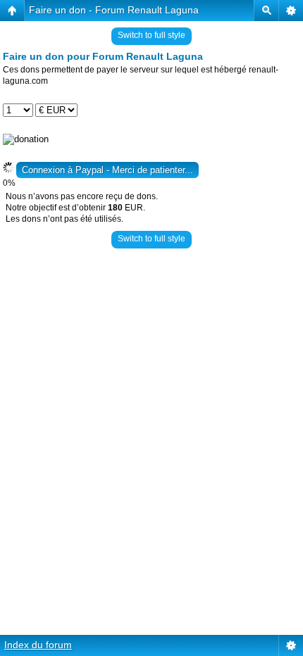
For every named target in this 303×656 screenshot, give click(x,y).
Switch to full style (151, 35)
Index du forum (38, 644)
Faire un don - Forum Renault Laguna (114, 9)
